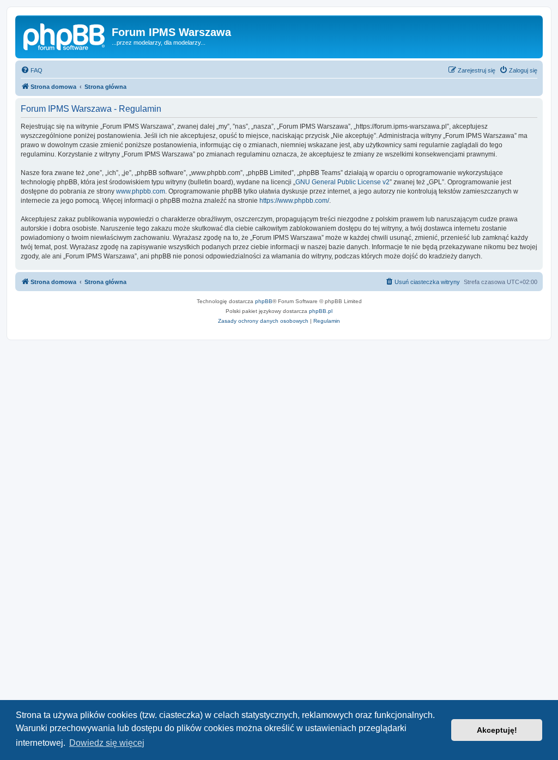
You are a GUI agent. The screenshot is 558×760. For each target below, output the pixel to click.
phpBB (263, 301)
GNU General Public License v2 (342, 182)
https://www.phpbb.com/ (294, 200)
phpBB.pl (320, 311)
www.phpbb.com (140, 191)
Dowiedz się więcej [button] (106, 742)
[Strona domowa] (65, 35)
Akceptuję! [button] (497, 730)
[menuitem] (32, 70)
